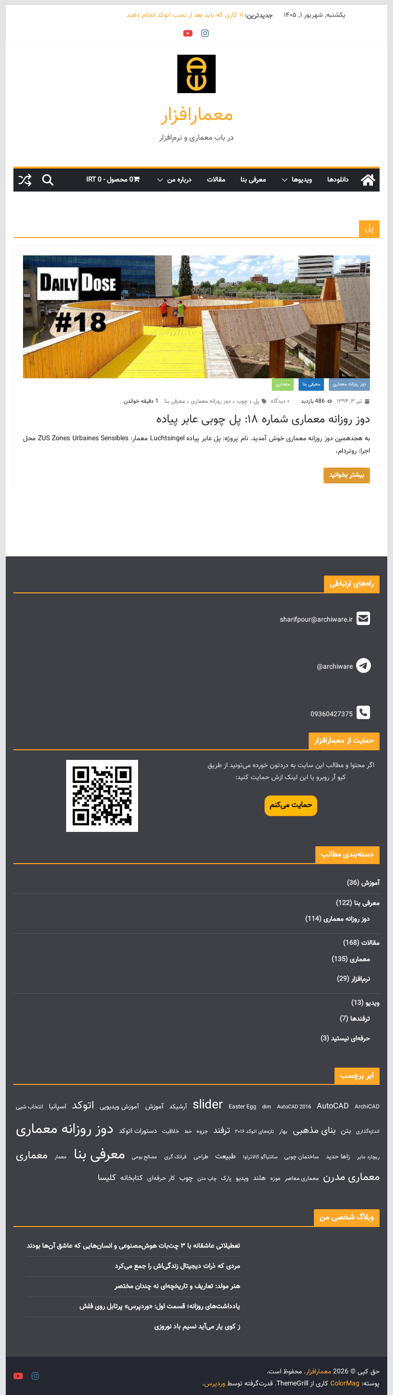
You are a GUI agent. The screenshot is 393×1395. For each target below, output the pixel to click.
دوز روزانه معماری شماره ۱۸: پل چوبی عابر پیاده (263, 419)
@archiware (335, 667)
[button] (286, 180)
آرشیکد (178, 1107)
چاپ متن (207, 1179)
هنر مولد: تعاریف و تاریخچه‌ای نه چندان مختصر (177, 1286)
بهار (283, 1131)
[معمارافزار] (368, 180)
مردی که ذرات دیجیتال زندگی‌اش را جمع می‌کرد (177, 1266)
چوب (242, 401)
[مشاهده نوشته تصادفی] (24, 180)
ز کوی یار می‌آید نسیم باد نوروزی (197, 1327)
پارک (226, 1178)
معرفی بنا (253, 180)
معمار (61, 1157)
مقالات (216, 180)
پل (256, 401)
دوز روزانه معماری (349, 384)
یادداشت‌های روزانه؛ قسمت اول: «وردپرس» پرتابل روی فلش (160, 1306)
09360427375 (332, 715)
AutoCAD (333, 1106)
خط (188, 1132)
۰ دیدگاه (280, 401)
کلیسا (107, 1177)
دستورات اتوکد (138, 1131)
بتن (346, 1131)
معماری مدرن (351, 1177)
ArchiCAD (367, 1107)
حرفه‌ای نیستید (350, 1039)
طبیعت (225, 1156)
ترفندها (360, 1019)
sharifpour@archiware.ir (316, 620)
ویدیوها (302, 180)
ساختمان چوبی (301, 1157)
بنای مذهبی (314, 1130)
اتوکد (83, 1105)
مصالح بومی (144, 1157)
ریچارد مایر (368, 1157)
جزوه (202, 1131)
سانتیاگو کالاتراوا (260, 1157)
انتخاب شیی (29, 1107)
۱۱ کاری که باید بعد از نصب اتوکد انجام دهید (185, 16)
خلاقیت (170, 1131)
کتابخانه (131, 1178)
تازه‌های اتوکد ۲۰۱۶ (254, 1132)
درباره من (179, 180)
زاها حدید (338, 1157)
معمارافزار (197, 115)
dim (266, 1107)
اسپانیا (57, 1106)
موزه (275, 1178)
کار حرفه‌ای (161, 1178)
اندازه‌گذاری (368, 1132)
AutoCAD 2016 (294, 1107)
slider (208, 1105)
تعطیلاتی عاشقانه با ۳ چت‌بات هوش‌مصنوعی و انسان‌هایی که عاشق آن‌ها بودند (133, 1246)
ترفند (221, 1131)
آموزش (370, 883)
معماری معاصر (302, 1178)
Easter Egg (242, 1107)
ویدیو (373, 1003)
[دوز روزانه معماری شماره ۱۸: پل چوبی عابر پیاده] (196, 316)
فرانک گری (175, 1157)
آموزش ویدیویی (119, 1107)
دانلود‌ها (338, 180)
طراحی (201, 1157)
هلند (259, 1178)
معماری (283, 384)
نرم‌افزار (360, 979)
